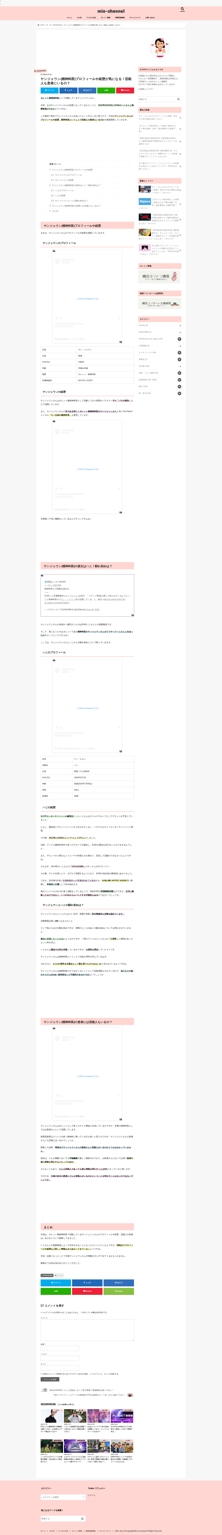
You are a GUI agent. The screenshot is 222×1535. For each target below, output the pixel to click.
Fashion (143, 325)
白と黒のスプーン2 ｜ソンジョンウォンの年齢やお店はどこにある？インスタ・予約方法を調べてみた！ (159, 166)
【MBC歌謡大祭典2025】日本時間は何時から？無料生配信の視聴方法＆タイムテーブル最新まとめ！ (158, 141)
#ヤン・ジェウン (67, 599)
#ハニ (51, 585)
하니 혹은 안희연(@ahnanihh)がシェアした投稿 (73, 748)
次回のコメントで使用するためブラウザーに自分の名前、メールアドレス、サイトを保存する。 (81, 1374)
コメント (44, 1318)
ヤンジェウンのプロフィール (66, 175)
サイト (43, 1364)
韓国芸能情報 (120, 17)
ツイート (91, 1495)
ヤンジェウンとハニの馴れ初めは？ (69, 201)
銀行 (143, 386)
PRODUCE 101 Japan (151, 339)
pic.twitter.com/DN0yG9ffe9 (56, 603)
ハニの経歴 (58, 195)
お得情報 (144, 346)
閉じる (57, 164)
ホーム (69, 17)
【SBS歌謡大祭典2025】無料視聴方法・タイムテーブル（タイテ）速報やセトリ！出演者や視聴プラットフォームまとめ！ (158, 153)
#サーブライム (71, 596)
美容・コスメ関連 (148, 373)
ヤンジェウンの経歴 (62, 180)
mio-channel (111, 11)
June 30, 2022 (92, 609)
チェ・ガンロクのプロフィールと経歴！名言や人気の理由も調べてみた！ (158, 117)
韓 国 (145, 393)
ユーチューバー (147, 352)
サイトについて (135, 17)
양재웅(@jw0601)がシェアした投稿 (69, 339)
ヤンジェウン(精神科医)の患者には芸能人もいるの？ (75, 206)
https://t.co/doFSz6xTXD (114, 599)
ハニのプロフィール (62, 190)
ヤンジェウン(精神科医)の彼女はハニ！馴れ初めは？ (75, 185)
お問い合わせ (150, 17)
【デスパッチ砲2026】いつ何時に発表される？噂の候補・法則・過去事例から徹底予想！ (157, 128)
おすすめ (60, 1275)
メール (44, 1354)
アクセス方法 (91, 17)
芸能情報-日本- (147, 380)
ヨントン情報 (105, 17)
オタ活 (79, 17)
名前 (43, 1344)
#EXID (57, 585)
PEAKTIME (145, 332)
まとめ (53, 211)
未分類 (144, 366)
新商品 (143, 359)
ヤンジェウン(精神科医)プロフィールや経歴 (70, 170)
